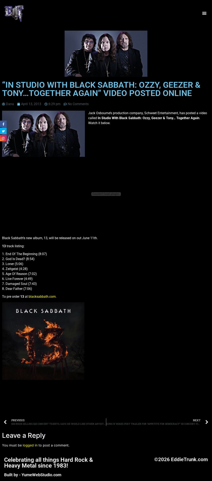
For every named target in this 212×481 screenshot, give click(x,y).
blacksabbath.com (42, 297)
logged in (30, 445)
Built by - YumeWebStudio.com (32, 474)
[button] (204, 13)
